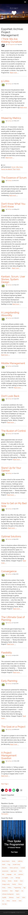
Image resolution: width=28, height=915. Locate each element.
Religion (17, 891)
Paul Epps (9, 83)
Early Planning (9, 680)
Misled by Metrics (11, 118)
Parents (14, 884)
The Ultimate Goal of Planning (13, 618)
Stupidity (4, 897)
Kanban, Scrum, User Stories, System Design (13, 279)
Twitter (23, 897)
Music (21, 881)
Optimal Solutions (11, 536)
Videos (8, 900)
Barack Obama (6, 861)
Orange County (6, 884)
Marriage (17, 877)
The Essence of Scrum (14, 177)
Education (4, 867)
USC (3, 900)
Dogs (9, 864)
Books (13, 861)
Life (15, 874)
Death (3, 864)
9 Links (5, 80)
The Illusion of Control (13, 430)
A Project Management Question (8, 755)
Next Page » (5, 784)
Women (14, 900)
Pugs (24, 887)
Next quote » (4, 814)
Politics (9, 887)
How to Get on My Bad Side (14, 504)
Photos (20, 884)
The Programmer (11, 44)
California (20, 861)
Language (9, 874)
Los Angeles (5, 877)
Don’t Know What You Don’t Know (13, 205)
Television (11, 897)
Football (23, 867)
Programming (17, 887)
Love (12, 877)
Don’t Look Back (10, 395)
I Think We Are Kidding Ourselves (11, 40)
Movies (10, 881)
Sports (17, 894)
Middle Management (13, 363)
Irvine (20, 871)
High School (14, 871)
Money (4, 881)
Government (5, 871)
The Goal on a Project (13, 726)
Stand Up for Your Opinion (11, 469)
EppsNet (13, 912)
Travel (17, 897)
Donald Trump (16, 864)
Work (20, 900)
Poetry (3, 887)
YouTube (4, 904)
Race (11, 891)
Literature (20, 874)
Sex (22, 891)
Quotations (5, 891)
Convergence (8, 571)
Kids (3, 874)
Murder (16, 881)
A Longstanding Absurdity (10, 314)
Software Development (8, 894)
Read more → (14, 73)
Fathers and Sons (13, 867)
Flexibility (6, 652)
